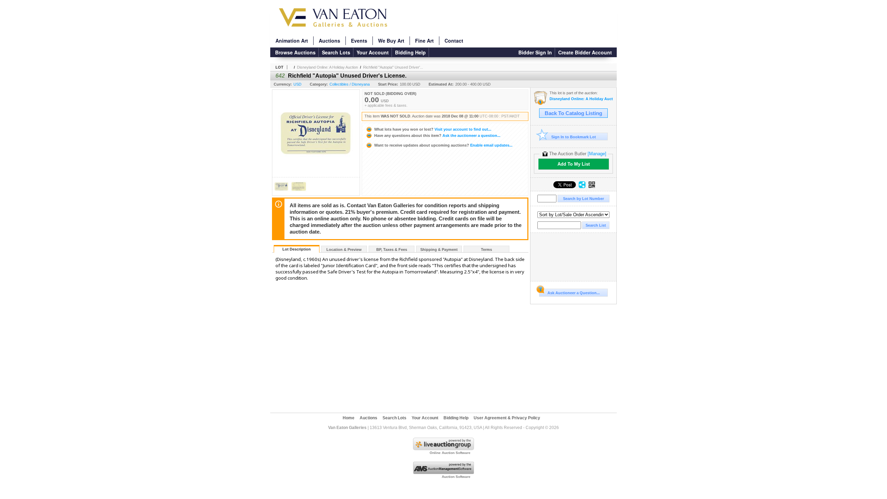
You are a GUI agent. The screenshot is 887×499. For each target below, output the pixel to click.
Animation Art (291, 40)
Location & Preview (344, 249)
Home (348, 417)
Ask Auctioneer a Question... (573, 293)
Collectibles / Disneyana (350, 84)
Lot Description (296, 249)
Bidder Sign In (535, 52)
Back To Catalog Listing (573, 113)
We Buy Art (391, 40)
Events (359, 40)
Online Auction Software (450, 453)
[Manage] (597, 153)
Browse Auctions (295, 52)
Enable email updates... (443, 145)
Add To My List (573, 164)
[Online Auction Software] (443, 448)
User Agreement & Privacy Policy (507, 417)
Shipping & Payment (439, 249)
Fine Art (424, 40)
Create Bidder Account (585, 52)
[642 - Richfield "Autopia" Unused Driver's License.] (281, 193)
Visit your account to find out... (432, 129)
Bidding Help (410, 52)
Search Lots (336, 52)
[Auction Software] (443, 472)
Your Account (373, 52)
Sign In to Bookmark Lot (573, 137)
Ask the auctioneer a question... (437, 135)
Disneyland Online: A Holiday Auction (327, 67)
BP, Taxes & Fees (391, 249)
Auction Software (456, 477)
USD (297, 84)
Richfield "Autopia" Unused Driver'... (393, 67)
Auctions (329, 40)
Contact (454, 40)
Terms (486, 249)
